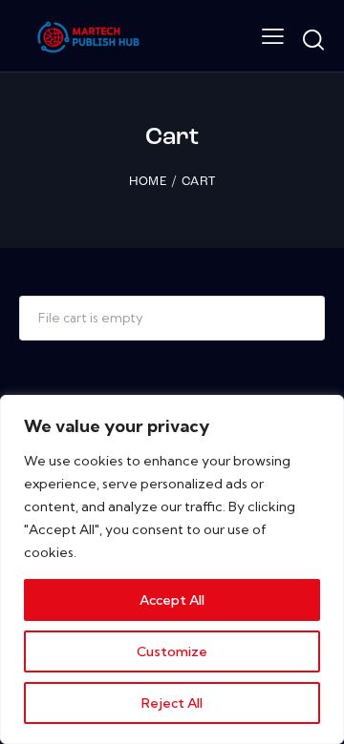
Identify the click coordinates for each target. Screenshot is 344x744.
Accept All (172, 600)
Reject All (172, 703)
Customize (172, 651)
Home (147, 182)
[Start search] (313, 39)
